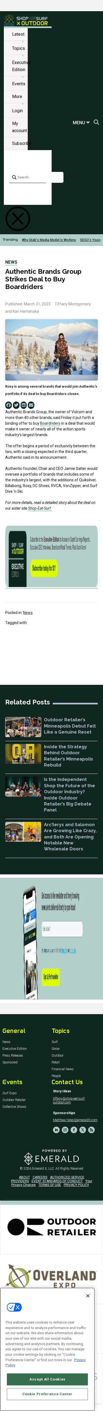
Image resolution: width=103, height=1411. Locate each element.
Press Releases (12, 1055)
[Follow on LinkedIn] (56, 1130)
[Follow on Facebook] (74, 1130)
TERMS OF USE (49, 1185)
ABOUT (24, 1177)
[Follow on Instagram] (65, 1130)
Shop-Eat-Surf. (40, 508)
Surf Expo (9, 1093)
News (11, 262)
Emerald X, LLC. (43, 1168)
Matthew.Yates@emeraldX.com (75, 1120)
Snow (56, 1049)
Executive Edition (14, 1049)
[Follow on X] (82, 1130)
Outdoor (57, 1055)
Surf (55, 1042)
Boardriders (50, 423)
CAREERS (40, 1177)
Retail (56, 1062)
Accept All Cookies (47, 1379)
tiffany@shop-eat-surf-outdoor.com (69, 1100)
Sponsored (10, 1062)
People (56, 1076)
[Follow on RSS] (91, 1130)
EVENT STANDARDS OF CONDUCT (57, 1181)
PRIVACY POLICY (76, 1185)
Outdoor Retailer (14, 1100)
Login (17, 110)
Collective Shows (14, 1107)
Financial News (63, 1069)
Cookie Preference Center (47, 1394)
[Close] (88, 1296)
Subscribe (22, 143)
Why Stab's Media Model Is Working (49, 240)
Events (18, 83)
